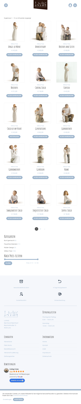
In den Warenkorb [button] (14, 54)
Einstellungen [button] (7, 399)
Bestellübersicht (10, 349)
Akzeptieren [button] (18, 399)
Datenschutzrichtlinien (20, 395)
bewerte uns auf (16, 380)
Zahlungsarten (9, 356)
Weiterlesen (14, 136)
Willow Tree (14, 44)
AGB (44, 349)
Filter (8, 263)
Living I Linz (14, 369)
